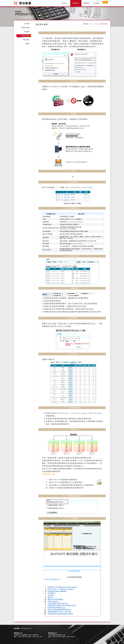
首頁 (90, 24)
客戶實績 (96, 3)
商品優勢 (27, 31)
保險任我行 (26, 39)
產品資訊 (95, 24)
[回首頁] (22, 3)
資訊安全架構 (103, 24)
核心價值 (27, 23)
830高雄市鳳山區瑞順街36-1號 (56, 635)
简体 (105, 2)
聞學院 (27, 43)
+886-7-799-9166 (56, 636)
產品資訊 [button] (75, 3)
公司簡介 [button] (64, 3)
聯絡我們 (86, 3)
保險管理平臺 (25, 27)
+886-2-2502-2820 (22, 636)
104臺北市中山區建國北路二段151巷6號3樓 (26, 635)
